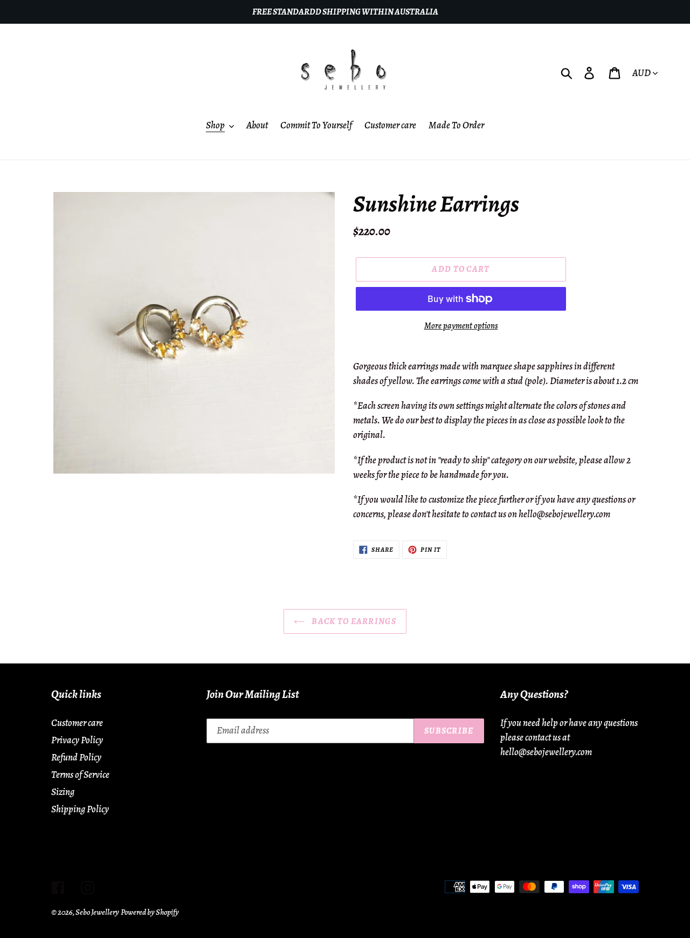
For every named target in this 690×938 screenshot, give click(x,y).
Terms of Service (80, 774)
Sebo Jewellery (97, 912)
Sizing (62, 791)
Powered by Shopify (150, 912)
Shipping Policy (80, 809)
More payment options (461, 326)
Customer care (77, 722)
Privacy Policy (77, 740)
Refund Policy (76, 757)
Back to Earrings (353, 621)
